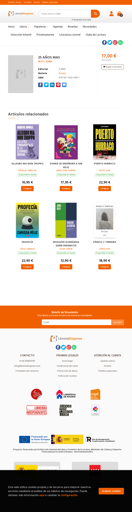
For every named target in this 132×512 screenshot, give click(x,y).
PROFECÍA (27, 242)
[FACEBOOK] (104, 42)
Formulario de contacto (27, 371)
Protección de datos (67, 371)
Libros (24, 26)
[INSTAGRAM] (115, 42)
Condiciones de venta (67, 366)
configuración (69, 495)
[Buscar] (95, 14)
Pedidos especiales (50, 2)
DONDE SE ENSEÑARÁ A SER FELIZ (66, 165)
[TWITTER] (109, 42)
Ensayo (62, 73)
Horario (37, 2)
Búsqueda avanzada (82, 20)
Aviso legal (67, 361)
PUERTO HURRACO (104, 164)
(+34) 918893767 (27, 361)
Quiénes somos (15, 2)
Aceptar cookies (111, 491)
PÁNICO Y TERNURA (104, 242)
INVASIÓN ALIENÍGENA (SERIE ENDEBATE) (66, 243)
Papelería (40, 26)
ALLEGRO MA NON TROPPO (27, 164)
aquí (41, 495)
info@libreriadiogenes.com (27, 366)
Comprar (27, 188)
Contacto (28, 2)
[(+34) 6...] (120, 42)
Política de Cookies (67, 376)
